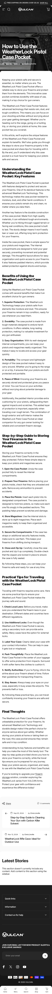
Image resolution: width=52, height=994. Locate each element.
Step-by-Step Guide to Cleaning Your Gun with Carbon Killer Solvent (27, 820)
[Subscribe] (45, 955)
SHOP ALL (44, 3)
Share (8, 803)
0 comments (45, 803)
